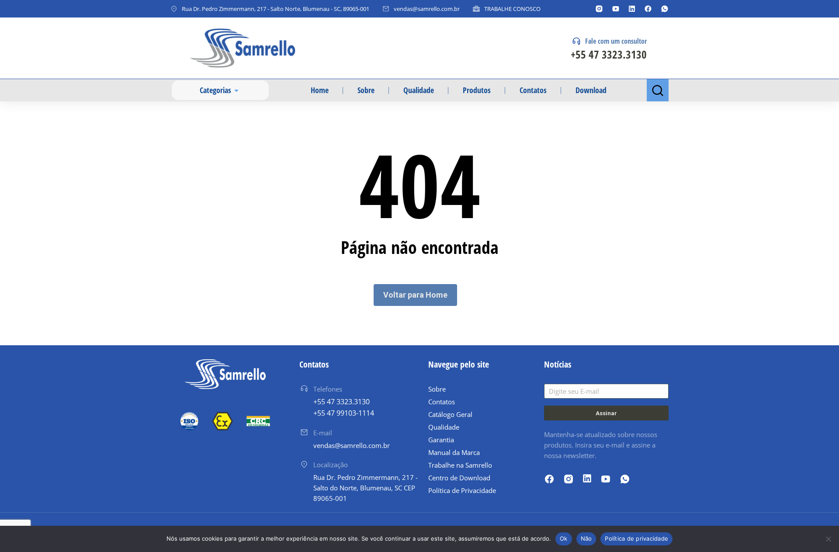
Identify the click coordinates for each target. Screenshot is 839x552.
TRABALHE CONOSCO (512, 9)
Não (586, 538)
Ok (564, 538)
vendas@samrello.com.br (427, 9)
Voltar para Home (415, 294)
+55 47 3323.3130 (609, 54)
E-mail (322, 432)
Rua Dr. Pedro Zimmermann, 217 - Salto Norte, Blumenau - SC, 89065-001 (275, 9)
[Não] (828, 539)
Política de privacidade (636, 538)
